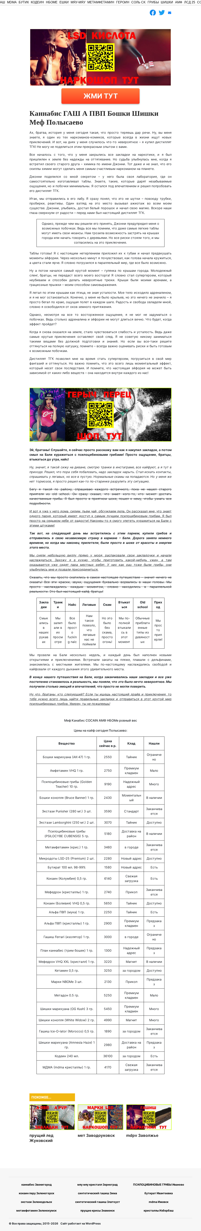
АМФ (178, 2)
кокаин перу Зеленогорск (36, 1193)
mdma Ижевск (158, 1201)
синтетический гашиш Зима (97, 1193)
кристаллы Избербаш (159, 1210)
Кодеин (37, 2)
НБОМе (52, 2)
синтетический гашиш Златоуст (97, 1201)
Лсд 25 (189, 2)
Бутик (24, 2)
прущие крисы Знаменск (97, 1210)
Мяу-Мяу (78, 2)
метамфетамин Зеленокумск (36, 1210)
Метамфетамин (100, 2)
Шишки (167, 2)
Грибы (153, 2)
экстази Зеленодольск (36, 1201)
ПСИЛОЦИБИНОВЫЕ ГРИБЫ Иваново (158, 1184)
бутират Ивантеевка (158, 1193)
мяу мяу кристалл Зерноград (97, 1184)
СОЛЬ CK (138, 2)
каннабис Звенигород (36, 1184)
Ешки (64, 2)
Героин (122, 2)
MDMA (12, 2)
